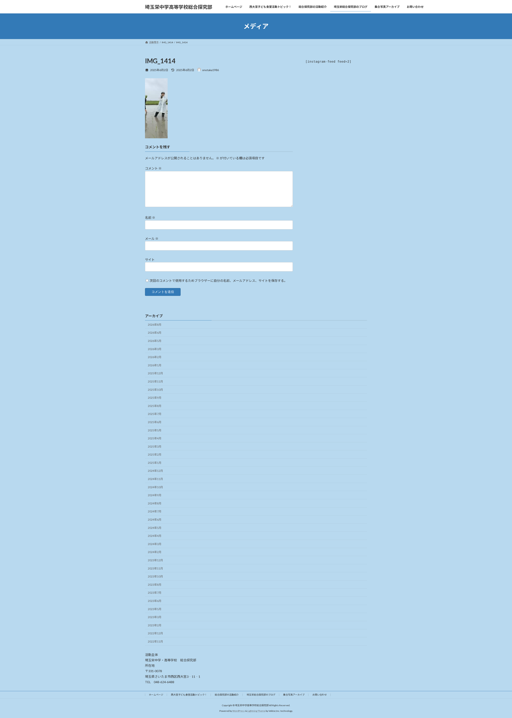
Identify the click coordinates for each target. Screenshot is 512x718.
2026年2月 (154, 357)
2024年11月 (155, 479)
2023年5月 (154, 609)
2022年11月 (155, 641)
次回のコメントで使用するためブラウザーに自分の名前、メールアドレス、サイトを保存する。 (218, 280)
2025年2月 (154, 454)
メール (151, 238)
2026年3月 (154, 349)
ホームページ (156, 694)
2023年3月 (154, 617)
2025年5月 (154, 430)
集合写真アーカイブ (294, 694)
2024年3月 (154, 544)
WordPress (238, 710)
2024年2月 (154, 552)
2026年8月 (154, 324)
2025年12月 (155, 373)
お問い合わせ (319, 694)
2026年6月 (154, 332)
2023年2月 (154, 625)
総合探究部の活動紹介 (227, 694)
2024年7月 (154, 511)
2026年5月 (154, 340)
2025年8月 (154, 406)
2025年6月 (154, 422)
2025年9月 (154, 397)
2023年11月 (155, 568)
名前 (150, 217)
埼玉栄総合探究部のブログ (261, 694)
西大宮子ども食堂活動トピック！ (189, 694)
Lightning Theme (256, 710)
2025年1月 (154, 462)
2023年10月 (155, 576)
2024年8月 (154, 503)
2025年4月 (154, 438)
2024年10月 (155, 487)
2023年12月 (155, 560)
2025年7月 (154, 414)
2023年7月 (154, 592)
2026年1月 (154, 365)
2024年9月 (154, 495)
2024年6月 (154, 519)
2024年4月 (154, 535)
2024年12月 (155, 470)
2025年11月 (155, 381)
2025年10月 (155, 389)
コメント (153, 168)
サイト (150, 259)
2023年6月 (154, 601)
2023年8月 (154, 584)
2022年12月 (155, 633)
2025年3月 (154, 446)
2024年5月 (154, 527)
